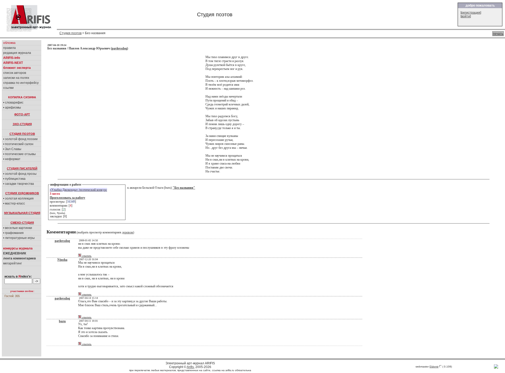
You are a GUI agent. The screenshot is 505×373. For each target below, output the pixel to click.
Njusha (62, 260)
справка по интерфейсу (21, 83)
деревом (127, 232)
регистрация (470, 12)
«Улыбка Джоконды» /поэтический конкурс (78, 190)
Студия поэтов (70, 33)
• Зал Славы (12, 149)
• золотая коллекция (18, 198)
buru (62, 321)
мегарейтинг (12, 263)
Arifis (190, 367)
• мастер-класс (14, 203)
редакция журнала (17, 53)
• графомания (13, 233)
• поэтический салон (18, 144)
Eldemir (434, 366)
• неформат (12, 159)
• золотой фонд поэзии (20, 139)
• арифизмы (12, 107)
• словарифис (13, 102)
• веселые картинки (17, 228)
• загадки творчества (18, 184)
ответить (86, 255)
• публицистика (14, 179)
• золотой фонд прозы (20, 174)
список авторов (14, 73)
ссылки (8, 88)
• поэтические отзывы (19, 154)
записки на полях (16, 78)
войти (465, 16)
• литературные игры (19, 238)
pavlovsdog (119, 48)
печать (498, 33)
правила (9, 48)
